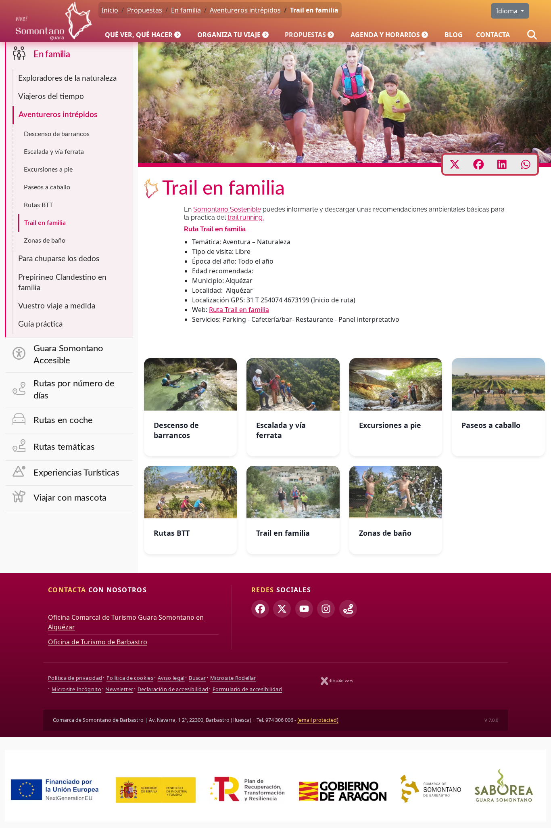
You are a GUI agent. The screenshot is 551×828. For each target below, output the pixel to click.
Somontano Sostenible (227, 209)
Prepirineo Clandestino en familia (62, 283)
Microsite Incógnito (76, 689)
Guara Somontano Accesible (68, 354)
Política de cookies (129, 677)
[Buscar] (532, 34)
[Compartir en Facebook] (478, 164)
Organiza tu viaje (229, 34)
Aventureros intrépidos (58, 115)
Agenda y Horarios (385, 34)
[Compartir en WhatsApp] (525, 164)
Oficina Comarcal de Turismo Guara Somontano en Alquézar (126, 622)
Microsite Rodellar (233, 677)
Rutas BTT (38, 205)
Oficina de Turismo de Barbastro (97, 641)
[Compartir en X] (454, 164)
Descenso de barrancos (57, 134)
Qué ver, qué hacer (139, 34)
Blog (454, 34)
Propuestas (305, 34)
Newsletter (119, 689)
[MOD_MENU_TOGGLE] (178, 35)
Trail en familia (45, 223)
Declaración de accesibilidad (173, 689)
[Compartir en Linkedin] (502, 164)
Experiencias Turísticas (76, 473)
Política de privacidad (75, 677)
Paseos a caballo (47, 187)
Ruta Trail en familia (215, 229)
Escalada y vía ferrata (54, 152)
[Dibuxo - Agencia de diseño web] (337, 681)
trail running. (245, 217)
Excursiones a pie (48, 169)
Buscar (197, 677)
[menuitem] (144, 35)
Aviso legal (171, 677)
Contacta (493, 34)
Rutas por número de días (74, 389)
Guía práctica (40, 324)
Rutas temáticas (64, 447)
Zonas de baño (44, 240)
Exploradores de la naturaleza (67, 78)
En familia (51, 54)
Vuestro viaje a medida (56, 306)
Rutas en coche (63, 420)
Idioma (507, 10)
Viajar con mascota (69, 498)
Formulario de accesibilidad (247, 689)
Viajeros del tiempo (51, 97)
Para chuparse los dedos (58, 259)
